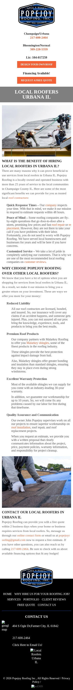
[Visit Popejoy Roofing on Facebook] (35, 671)
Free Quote (26, 604)
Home (7, 594)
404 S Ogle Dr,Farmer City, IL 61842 (35, 626)
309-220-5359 (39, 49)
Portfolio (31, 599)
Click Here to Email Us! (27, 645)
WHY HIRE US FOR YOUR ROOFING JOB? (42, 594)
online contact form (29, 535)
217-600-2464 (39, 37)
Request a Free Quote (36, 80)
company (51, 205)
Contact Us (47, 604)
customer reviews (35, 262)
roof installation (20, 427)
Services (14, 599)
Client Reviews (54, 599)
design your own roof (37, 64)
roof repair (58, 224)
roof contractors (18, 197)
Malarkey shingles (37, 343)
